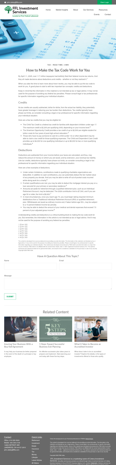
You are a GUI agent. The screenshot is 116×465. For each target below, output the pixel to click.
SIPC (96, 463)
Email (61, 260)
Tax (33, 451)
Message (8, 275)
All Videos (35, 463)
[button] (48, 9)
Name (6, 260)
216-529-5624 (14, 440)
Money (34, 454)
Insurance (35, 449)
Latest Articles (37, 460)
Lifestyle (35, 457)
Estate (34, 446)
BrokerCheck (89, 439)
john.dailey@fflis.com (14, 2)
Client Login (104, 2)
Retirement (36, 440)
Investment (36, 443)
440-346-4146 (15, 442)
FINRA (92, 463)
